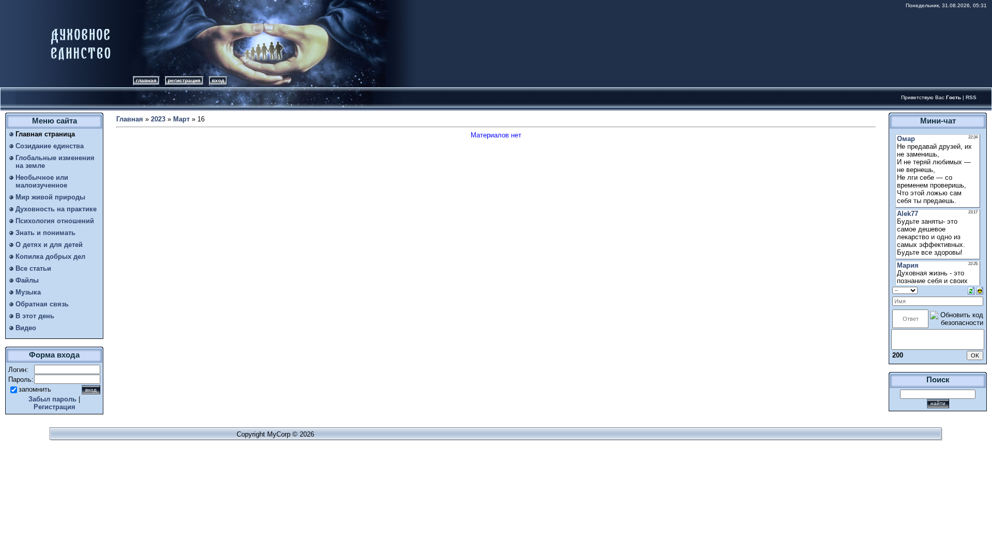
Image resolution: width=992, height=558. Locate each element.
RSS (971, 97)
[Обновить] (971, 290)
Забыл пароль (52, 399)
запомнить (35, 389)
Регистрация (184, 80)
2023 (158, 119)
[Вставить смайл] (980, 290)
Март (181, 119)
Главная (146, 80)
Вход (218, 80)
